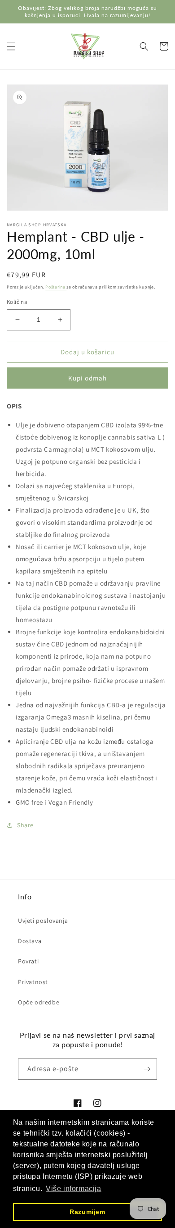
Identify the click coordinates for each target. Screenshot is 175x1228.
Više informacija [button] (73, 1188)
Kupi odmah (87, 378)
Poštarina (55, 287)
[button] (11, 46)
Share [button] (25, 825)
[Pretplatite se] (147, 1069)
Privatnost (33, 982)
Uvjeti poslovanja (43, 920)
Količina (17, 302)
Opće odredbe (38, 1002)
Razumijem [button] (87, 1211)
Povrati (28, 961)
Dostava (29, 941)
